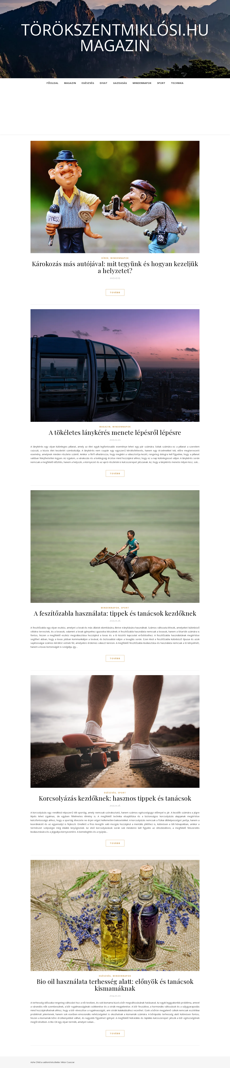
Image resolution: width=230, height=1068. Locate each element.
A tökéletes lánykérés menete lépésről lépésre (115, 432)
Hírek (105, 258)
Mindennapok (142, 82)
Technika (177, 82)
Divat (103, 82)
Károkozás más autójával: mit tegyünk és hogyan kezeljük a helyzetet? (115, 267)
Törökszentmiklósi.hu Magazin (115, 37)
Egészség (88, 82)
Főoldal (53, 82)
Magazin (70, 82)
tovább (115, 292)
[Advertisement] (115, 111)
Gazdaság (120, 82)
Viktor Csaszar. (68, 1062)
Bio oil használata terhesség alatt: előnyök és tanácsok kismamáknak (115, 984)
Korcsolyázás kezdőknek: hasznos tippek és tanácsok (115, 798)
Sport (161, 82)
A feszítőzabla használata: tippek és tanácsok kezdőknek (115, 613)
